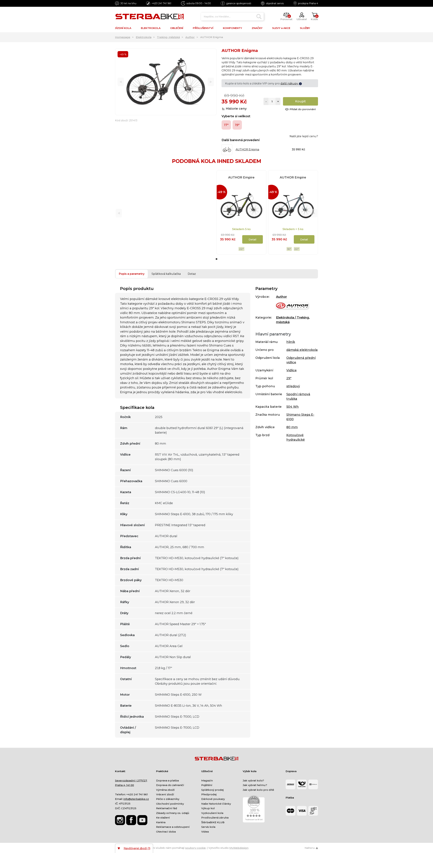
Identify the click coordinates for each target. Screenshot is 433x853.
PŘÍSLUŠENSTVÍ (203, 28)
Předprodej (208, 794)
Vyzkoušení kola (212, 813)
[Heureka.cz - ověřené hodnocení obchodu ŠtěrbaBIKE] (254, 808)
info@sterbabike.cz (136, 799)
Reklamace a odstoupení (173, 826)
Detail (252, 239)
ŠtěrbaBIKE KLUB (212, 822)
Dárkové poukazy (213, 799)
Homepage (122, 37)
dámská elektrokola (302, 350)
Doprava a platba (167, 780)
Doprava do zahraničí (170, 785)
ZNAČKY (257, 28)
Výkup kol (208, 808)
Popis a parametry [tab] (131, 273)
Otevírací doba (166, 831)
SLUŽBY (305, 28)
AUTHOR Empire (241, 177)
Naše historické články (216, 803)
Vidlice (291, 370)
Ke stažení (163, 817)
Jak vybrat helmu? (255, 785)
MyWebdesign (238, 847)
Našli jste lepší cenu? (304, 136)
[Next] (211, 82)
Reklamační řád (166, 808)
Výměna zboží (165, 789)
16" (289, 249)
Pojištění (206, 785)
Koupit (300, 101)
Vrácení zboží (165, 794)
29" (288, 378)
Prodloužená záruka (215, 817)
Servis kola (208, 826)
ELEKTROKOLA (151, 28)
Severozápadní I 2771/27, (131, 780)
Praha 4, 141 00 (124, 785)
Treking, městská (168, 37)
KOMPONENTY (232, 28)
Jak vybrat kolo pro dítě (258, 789)
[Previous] (121, 82)
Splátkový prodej (212, 789)
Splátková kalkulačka (166, 273)
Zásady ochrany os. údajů (172, 813)
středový (293, 386)
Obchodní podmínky (170, 803)
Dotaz (192, 273)
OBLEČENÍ (176, 28)
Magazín (207, 780)
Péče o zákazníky (167, 799)
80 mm (292, 427)
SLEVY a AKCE (281, 28)
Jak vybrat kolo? (253, 780)
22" (241, 249)
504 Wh (292, 407)
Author (190, 37)
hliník (290, 342)
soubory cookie (195, 847)
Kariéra (160, 822)
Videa (205, 831)
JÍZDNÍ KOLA (123, 28)
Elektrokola (143, 37)
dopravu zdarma (287, 83)
